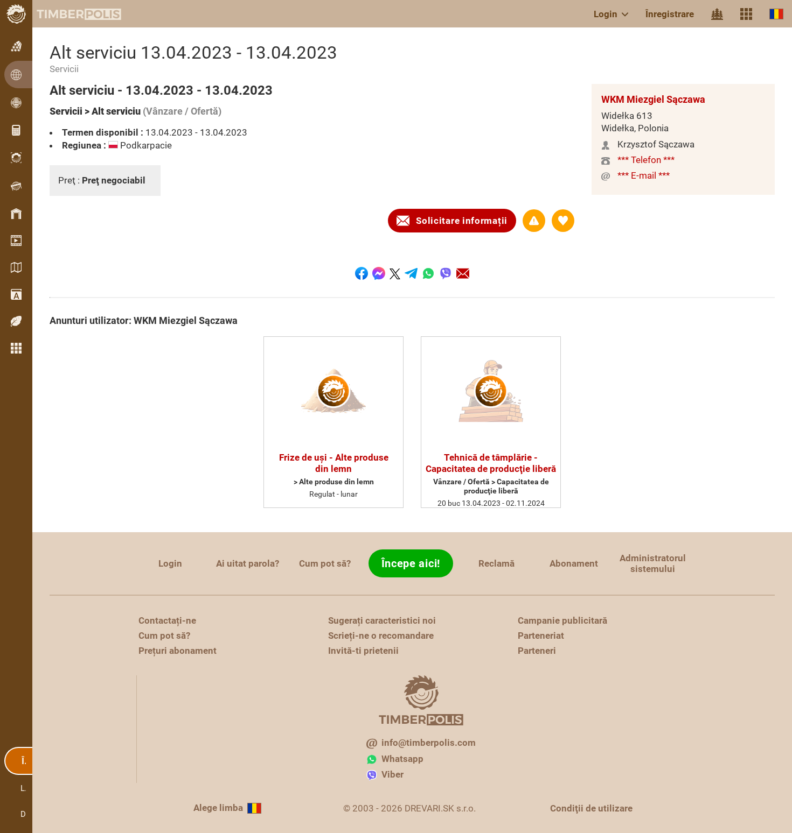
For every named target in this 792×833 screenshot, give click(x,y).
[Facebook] (361, 273)
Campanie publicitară (562, 620)
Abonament (574, 563)
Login (605, 14)
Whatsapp (402, 758)
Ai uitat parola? (247, 563)
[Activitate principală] (717, 14)
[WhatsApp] (428, 273)
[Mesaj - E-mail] (462, 273)
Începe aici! (410, 563)
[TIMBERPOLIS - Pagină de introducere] (70, 14)
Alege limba (218, 807)
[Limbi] (776, 13)
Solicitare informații (462, 220)
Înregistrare (669, 14)
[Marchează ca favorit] (563, 220)
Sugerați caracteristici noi (382, 620)
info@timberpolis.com (428, 742)
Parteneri (537, 650)
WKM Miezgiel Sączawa (653, 99)
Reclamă (496, 563)
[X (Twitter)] (395, 273)
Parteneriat (541, 635)
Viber (392, 774)
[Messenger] (378, 273)
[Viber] (445, 273)
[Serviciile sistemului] (746, 14)
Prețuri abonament (177, 650)
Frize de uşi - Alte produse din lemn (333, 463)
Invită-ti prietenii (363, 650)
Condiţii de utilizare (591, 808)
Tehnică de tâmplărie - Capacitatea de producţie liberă (491, 463)
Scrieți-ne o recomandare (381, 635)
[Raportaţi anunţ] (534, 220)
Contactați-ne (167, 620)
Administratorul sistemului (653, 563)
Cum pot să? (325, 563)
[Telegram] (411, 273)
